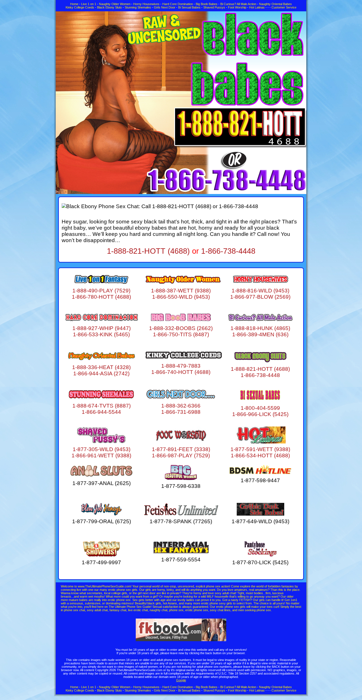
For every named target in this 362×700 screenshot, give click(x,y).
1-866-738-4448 (228, 251)
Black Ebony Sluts (109, 7)
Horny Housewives (146, 4)
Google (181, 680)
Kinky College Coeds (80, 7)
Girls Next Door (164, 7)
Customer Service (284, 7)
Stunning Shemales (138, 7)
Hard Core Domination (177, 4)
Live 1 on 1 (88, 4)
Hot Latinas (257, 7)
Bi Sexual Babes (189, 7)
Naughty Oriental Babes (275, 4)
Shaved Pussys (214, 7)
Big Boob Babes (206, 4)
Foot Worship (237, 7)
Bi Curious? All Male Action (238, 4)
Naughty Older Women (114, 4)
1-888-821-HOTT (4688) (148, 251)
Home (74, 4)
